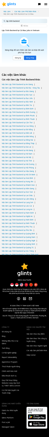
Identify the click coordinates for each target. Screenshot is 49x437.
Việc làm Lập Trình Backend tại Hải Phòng (18, 167)
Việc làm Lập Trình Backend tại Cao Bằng (18, 126)
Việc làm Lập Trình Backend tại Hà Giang (17, 150)
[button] (39, 4)
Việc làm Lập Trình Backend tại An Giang (17, 84)
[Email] (30, 298)
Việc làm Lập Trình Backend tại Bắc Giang (18, 91)
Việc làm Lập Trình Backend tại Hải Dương (18, 164)
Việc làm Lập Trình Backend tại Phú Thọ (17, 227)
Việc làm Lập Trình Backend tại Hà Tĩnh (17, 161)
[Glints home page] (9, 4)
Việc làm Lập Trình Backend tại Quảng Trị (18, 247)
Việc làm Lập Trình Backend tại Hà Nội (16, 157)
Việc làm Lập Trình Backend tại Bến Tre (17, 105)
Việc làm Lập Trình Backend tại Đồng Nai (17, 140)
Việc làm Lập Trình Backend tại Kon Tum (17, 192)
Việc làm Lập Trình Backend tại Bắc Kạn (17, 95)
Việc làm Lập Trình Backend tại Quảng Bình (18, 233)
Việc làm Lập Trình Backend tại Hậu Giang (18, 171)
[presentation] (9, 4)
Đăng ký (18, 58)
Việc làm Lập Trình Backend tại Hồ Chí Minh (18, 174)
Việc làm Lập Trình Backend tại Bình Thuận (18, 119)
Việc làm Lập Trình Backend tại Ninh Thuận (18, 223)
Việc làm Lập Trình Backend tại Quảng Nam (18, 237)
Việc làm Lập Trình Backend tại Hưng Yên (17, 181)
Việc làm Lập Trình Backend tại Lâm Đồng (18, 199)
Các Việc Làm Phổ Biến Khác (25, 11)
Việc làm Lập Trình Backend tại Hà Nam (17, 154)
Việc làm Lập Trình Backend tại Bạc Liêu (17, 98)
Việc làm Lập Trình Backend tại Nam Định (18, 213)
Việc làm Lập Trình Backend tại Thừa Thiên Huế (20, 254)
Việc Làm (6, 11)
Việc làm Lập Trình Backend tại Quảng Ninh (18, 244)
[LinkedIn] (24, 298)
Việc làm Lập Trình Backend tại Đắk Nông (18, 136)
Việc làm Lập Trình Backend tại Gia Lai (16, 147)
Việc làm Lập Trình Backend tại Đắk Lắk (17, 133)
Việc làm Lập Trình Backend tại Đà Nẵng (17, 129)
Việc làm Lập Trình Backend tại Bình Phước (18, 115)
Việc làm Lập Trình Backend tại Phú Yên (17, 230)
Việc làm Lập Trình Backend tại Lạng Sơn (17, 202)
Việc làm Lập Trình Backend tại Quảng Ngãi (18, 240)
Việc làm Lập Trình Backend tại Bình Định (17, 108)
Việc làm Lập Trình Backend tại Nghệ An (17, 216)
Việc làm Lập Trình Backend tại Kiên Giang (18, 188)
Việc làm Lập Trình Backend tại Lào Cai (17, 206)
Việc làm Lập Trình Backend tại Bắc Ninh (17, 102)
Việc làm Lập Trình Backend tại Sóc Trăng (18, 251)
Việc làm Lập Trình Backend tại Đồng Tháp (18, 143)
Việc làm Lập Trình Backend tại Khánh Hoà (18, 185)
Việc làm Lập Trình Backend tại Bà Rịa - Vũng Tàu (21, 88)
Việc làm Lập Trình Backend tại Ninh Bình (17, 220)
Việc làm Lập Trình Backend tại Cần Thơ (17, 122)
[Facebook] (18, 298)
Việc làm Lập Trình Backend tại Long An (17, 209)
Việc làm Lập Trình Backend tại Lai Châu (17, 195)
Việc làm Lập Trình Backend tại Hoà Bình (17, 178)
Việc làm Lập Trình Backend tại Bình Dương (18, 112)
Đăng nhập (30, 58)
